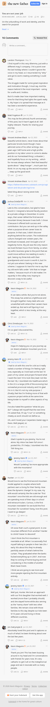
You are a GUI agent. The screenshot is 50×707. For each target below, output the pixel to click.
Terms (34, 686)
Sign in (44, 3)
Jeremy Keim (13, 359)
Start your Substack (18, 695)
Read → (5, 29)
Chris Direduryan (15, 323)
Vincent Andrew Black (17, 137)
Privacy (27, 686)
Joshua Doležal (14, 201)
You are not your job (12, 13)
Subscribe (35, 3)
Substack (12, 701)
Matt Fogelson (14, 115)
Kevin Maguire (8, 17)
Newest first (42, 38)
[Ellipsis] (47, 60)
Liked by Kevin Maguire (18, 204)
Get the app (37, 695)
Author (14, 291)
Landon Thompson (16, 60)
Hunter (11, 477)
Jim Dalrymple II (15, 627)
